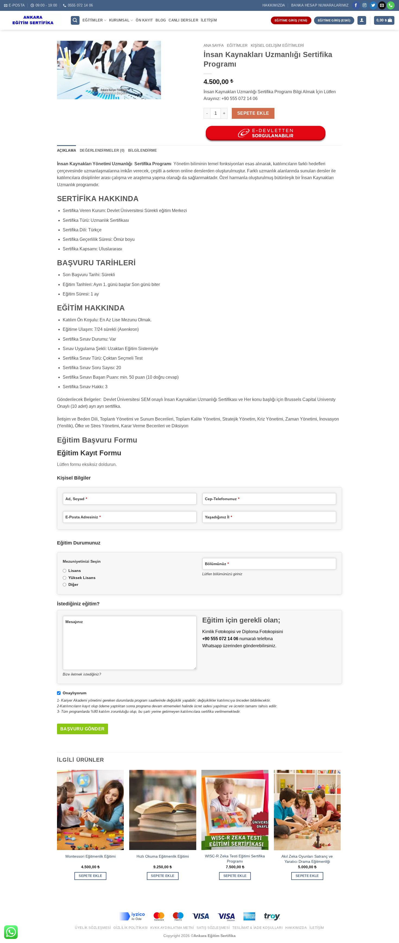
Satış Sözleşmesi (213, 928)
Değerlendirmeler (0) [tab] (102, 150)
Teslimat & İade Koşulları (257, 928)
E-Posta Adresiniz (83, 517)
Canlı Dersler (183, 20)
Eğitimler (93, 20)
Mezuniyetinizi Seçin (82, 561)
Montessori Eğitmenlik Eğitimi (90, 856)
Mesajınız (74, 622)
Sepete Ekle (253, 113)
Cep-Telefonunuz (222, 499)
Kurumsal (119, 20)
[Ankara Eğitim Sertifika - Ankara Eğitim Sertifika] (33, 20)
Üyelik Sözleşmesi (93, 928)
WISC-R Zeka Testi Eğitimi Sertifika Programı (235, 858)
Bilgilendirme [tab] (142, 150)
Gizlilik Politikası (130, 928)
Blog (161, 20)
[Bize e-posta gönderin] (382, 5)
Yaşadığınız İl (218, 517)
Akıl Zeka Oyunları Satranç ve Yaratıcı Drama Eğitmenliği (307, 859)
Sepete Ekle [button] (90, 875)
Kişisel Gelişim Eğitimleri (277, 45)
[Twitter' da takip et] (373, 5)
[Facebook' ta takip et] (356, 5)
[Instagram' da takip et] (365, 5)
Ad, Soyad (76, 499)
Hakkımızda (273, 5)
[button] (75, 20)
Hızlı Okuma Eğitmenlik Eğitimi (163, 856)
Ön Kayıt (144, 20)
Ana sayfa (214, 45)
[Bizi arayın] (391, 5)
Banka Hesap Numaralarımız (320, 5)
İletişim (209, 20)
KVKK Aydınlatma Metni (172, 928)
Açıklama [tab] (66, 150)
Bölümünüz (217, 564)
